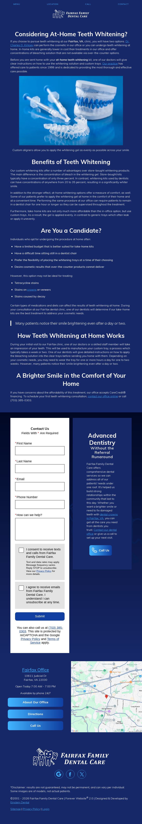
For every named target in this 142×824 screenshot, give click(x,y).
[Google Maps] (59, 774)
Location (52, 4)
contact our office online (103, 396)
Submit (40, 616)
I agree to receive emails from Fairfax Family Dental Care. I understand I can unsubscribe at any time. (43, 594)
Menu (16, 4)
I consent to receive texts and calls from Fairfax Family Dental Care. (43, 562)
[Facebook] (70, 774)
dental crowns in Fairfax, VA (102, 516)
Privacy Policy (43, 571)
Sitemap (15, 809)
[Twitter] (81, 774)
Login (45, 809)
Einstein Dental (19, 802)
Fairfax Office (35, 670)
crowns (32, 289)
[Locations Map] (106, 696)
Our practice (110, 63)
